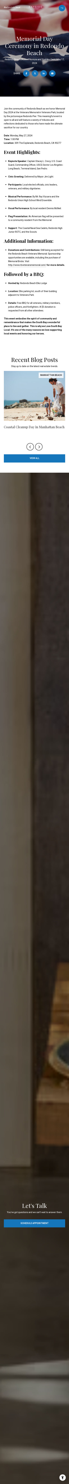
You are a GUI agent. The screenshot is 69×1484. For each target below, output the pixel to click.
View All (34, 458)
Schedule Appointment (35, 1223)
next (39, 446)
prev (30, 446)
